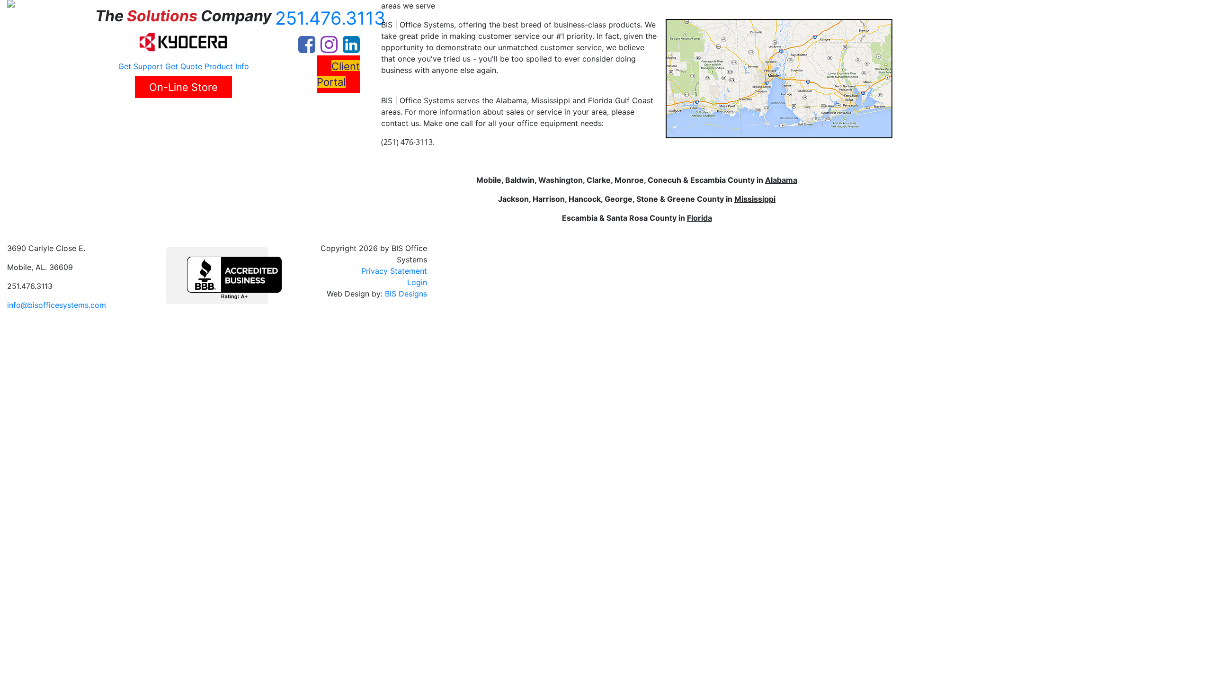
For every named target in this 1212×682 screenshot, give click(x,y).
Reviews (164, 116)
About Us (71, 116)
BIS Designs (406, 293)
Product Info (227, 66)
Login (417, 282)
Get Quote (183, 66)
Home (36, 116)
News (232, 116)
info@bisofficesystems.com (56, 305)
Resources (268, 116)
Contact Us (321, 116)
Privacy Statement (394, 271)
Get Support (140, 66)
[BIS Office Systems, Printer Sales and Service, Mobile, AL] (234, 278)
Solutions (118, 116)
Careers (200, 116)
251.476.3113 (330, 18)
